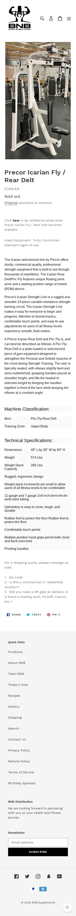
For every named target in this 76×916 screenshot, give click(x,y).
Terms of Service (21, 772)
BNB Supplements (43, 902)
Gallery (13, 706)
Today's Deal (18, 685)
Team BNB (16, 674)
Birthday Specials (21, 783)
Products (15, 652)
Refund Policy (19, 761)
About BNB (16, 663)
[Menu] (68, 18)
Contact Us (17, 739)
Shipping (10, 203)
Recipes (14, 696)
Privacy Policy (19, 750)
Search (13, 728)
